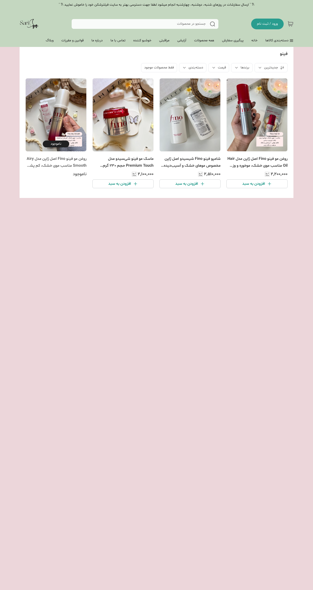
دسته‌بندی (196, 67)
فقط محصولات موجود (159, 67)
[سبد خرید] (290, 24)
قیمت (222, 67)
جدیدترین (271, 67)
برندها (245, 67)
